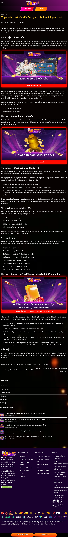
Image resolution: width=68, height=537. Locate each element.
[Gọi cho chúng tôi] (61, 501)
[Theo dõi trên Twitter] (54, 501)
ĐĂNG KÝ (41, 8)
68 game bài (4, 457)
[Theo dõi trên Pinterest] (54, 505)
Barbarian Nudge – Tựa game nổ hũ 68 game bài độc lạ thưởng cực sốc (28, 419)
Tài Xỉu (2, 399)
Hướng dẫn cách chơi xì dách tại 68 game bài (18, 370)
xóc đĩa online (44, 364)
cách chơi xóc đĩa (35, 364)
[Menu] (2, 3)
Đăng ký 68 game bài (43, 456)
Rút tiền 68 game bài (43, 470)
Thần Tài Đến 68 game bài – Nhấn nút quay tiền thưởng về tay (25, 413)
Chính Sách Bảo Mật (26, 468)
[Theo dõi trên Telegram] (61, 505)
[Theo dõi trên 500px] (58, 505)
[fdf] (6, 487)
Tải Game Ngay (22, 535)
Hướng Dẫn (4, 393)
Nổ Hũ (2, 396)
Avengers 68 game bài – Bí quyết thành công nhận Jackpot (23, 431)
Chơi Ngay (45, 535)
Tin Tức (2, 403)
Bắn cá (2, 386)
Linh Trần (21, 22)
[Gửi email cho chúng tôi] (58, 501)
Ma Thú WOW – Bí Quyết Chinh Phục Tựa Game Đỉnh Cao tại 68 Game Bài (29, 436)
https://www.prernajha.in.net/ (60, 463)
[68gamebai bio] (32, 3)
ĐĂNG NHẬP (27, 8)
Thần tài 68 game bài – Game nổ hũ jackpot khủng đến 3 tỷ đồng (25, 425)
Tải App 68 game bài (43, 473)
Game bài (4, 14)
